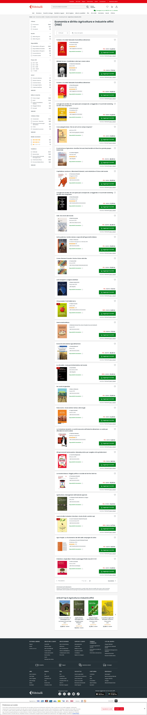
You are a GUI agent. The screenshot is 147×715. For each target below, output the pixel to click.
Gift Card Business (64, 648)
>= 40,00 (35, 70)
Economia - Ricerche (38, 121)
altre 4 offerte (112, 253)
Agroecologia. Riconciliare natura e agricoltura (93, 618)
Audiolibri (31, 685)
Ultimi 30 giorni (36, 39)
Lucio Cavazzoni (74, 519)
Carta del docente (48, 652)
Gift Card (78, 1)
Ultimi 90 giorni (36, 36)
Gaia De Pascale (83, 519)
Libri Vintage (32, 680)
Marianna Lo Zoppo (83, 497)
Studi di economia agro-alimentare (39, 124)
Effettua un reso (78, 648)
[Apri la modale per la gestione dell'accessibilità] (116, 700)
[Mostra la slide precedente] (57, 614)
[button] (87, 7)
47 (90, 580)
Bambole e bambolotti (80, 682)
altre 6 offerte (112, 424)
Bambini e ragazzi (64, 685)
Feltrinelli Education (109, 653)
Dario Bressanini (74, 42)
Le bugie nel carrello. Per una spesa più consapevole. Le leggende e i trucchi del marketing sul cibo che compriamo (85, 104)
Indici (45, 657)
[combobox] (70, 7)
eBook (30, 682)
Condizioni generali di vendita (95, 646)
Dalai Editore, (72, 369)
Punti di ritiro (90, 1)
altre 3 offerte (112, 231)
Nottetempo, (72, 542)
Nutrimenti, (71, 220)
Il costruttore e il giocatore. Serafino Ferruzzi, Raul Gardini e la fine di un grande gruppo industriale (84, 149)
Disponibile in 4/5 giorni (38, 46)
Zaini (91, 678)
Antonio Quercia (37, 80)
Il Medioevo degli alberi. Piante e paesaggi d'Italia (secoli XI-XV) (77, 559)
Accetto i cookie (119, 709)
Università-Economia (38, 129)
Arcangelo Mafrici (37, 85)
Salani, (70, 65)
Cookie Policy (76, 713)
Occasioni (35, 29)
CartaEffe (71, 1)
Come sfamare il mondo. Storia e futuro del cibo (72, 258)
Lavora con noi (32, 648)
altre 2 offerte (112, 447)
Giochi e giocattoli (79, 674)
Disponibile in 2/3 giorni (38, 51)
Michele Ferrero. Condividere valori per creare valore (73, 61)
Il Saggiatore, (72, 176)
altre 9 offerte (112, 121)
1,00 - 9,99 (35, 62)
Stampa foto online (49, 659)
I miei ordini (77, 646)
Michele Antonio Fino (75, 325)
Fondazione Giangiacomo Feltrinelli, (77, 241)
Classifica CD (47, 678)
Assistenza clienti (113, 1)
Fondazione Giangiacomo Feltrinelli (111, 650)
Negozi (83, 1)
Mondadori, (71, 44)
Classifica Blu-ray (64, 680)
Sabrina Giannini (74, 433)
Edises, (70, 348)
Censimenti (36, 119)
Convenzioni (103, 1)
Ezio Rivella (73, 367)
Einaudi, (71, 263)
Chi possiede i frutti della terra (66, 301)
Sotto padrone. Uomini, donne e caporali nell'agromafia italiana (77, 237)
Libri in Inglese (32, 678)
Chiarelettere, (72, 110)
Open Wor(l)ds (93, 682)
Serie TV (61, 682)
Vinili (45, 680)
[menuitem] (33, 13)
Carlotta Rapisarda (75, 454)
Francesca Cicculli (75, 540)
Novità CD (46, 676)
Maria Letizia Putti (74, 282)
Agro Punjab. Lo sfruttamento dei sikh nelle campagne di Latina (76, 537)
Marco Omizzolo (74, 239)
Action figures (78, 685)
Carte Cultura (47, 650)
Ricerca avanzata (92, 7)
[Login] (116, 6)
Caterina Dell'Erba (37, 87)
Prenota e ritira (47, 646)
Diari (91, 676)
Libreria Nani (36, 154)
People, (70, 327)
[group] (96, 10)
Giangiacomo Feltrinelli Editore (110, 647)
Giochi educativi (78, 678)
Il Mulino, (71, 412)
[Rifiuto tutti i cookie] (144, 708)
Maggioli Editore (37, 106)
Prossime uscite (37, 55)
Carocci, (71, 563)
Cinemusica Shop (37, 159)
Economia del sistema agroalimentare (69, 344)
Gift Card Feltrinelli (48, 648)
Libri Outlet (31, 676)
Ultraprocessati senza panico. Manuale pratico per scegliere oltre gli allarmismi (81, 452)
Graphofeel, (71, 284)
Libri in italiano (32, 674)
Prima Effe (62, 655)
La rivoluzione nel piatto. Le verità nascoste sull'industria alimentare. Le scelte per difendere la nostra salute (82, 430)
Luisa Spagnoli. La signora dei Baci (67, 280)
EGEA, (70, 499)
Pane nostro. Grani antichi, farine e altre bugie (71, 408)
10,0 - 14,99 (35, 64)
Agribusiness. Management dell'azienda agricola (72, 495)
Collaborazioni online (65, 652)
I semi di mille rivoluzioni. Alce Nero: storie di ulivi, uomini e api (76, 516)
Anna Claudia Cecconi (86, 325)
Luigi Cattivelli (73, 410)
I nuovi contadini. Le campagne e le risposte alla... (65, 618)
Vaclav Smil (73, 261)
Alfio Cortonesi (74, 561)
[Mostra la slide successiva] (115, 614)
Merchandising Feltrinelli (110, 676)
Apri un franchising (64, 644)
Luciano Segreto (74, 152)
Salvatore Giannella (75, 63)
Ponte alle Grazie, (73, 521)
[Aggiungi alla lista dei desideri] (114, 39)
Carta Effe (46, 644)
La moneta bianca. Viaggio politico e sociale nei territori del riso (77, 473)
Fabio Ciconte (73, 303)
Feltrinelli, (71, 154)
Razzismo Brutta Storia (110, 655)
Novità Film (62, 676)
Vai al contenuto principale (35, 1)
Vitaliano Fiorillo (74, 497)
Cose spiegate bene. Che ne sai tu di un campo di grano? (74, 127)
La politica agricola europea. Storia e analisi (107, 618)
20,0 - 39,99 (36, 68)
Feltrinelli (35, 152)
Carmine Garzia (37, 82)
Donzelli (35, 108)
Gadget (106, 680)
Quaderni (92, 685)
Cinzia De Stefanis (37, 78)
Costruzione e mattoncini (80, 676)
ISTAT (34, 100)
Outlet (34, 26)
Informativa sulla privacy (96, 652)
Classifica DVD (63, 678)
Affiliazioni (62, 646)
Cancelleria (92, 680)
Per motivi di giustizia (63, 386)
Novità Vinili (47, 682)
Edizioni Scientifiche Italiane (38, 103)
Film (60, 674)
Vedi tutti (33, 90)
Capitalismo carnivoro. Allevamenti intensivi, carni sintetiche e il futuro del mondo (82, 171)
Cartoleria (92, 674)
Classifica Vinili (48, 685)
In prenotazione (37, 53)
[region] (73, 708)
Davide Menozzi (74, 346)
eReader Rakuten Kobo (110, 682)
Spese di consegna (79, 655)
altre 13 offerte (112, 143)
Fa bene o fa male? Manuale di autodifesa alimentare (73, 40)
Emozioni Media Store (38, 162)
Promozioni (36, 24)
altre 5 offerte (112, 98)
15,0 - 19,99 (35, 66)
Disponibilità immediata (39, 48)
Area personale (78, 644)
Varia (34, 126)
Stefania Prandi (84, 540)
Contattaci (77, 652)
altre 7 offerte (112, 56)
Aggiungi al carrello (108, 52)
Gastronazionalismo (63, 322)
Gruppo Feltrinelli (108, 644)
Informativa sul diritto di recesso (95, 650)
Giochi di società (79, 680)
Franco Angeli (36, 98)
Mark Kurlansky (74, 218)
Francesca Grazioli (75, 174)
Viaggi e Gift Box (108, 678)
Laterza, (71, 305)
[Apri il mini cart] (112, 6)
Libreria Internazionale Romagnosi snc (38, 157)
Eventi (96, 1)
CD (45, 674)
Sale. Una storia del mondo (65, 216)
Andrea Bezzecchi (96, 325)
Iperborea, (71, 130)
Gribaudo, (71, 456)
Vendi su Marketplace (65, 650)
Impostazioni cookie (107, 709)
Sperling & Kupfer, (73, 435)
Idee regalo (107, 674)
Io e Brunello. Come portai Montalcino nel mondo (72, 365)
